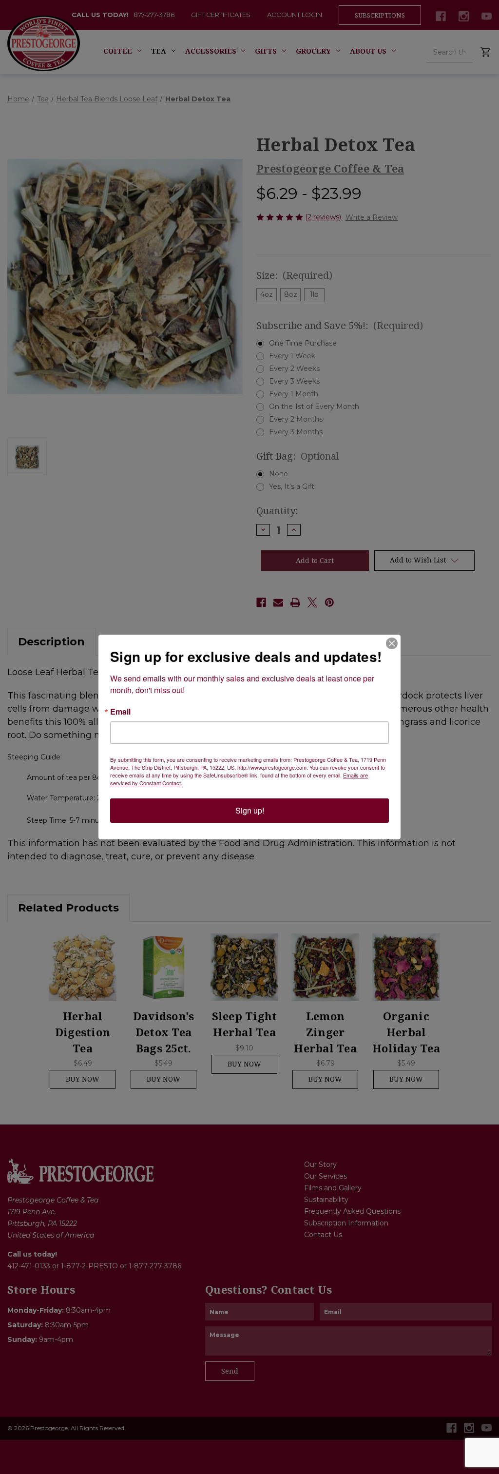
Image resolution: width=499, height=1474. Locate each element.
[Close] (392, 643)
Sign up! (249, 810)
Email (120, 712)
